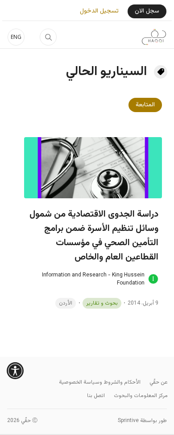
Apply (48, 37)
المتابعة (145, 105)
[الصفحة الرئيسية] (154, 37)
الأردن (65, 303)
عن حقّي (158, 382)
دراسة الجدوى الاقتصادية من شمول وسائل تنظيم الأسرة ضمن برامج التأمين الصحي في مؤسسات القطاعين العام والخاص (93, 235)
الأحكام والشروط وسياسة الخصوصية (100, 382)
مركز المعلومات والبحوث (141, 396)
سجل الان (147, 11)
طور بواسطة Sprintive (142, 421)
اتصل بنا (96, 396)
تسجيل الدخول (99, 11)
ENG (16, 37)
